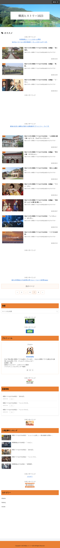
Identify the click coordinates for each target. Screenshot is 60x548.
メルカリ (30, 476)
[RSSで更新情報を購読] (33, 370)
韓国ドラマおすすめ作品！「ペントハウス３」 (16, 403)
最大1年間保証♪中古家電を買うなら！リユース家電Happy (30, 280)
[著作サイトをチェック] (27, 370)
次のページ (30, 286)
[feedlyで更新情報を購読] (30, 370)
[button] (57, 311)
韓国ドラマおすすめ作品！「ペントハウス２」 (16, 409)
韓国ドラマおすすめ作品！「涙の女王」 (14, 396)
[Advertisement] (30, 107)
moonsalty (30, 356)
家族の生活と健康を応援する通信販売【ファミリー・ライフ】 (29, 126)
